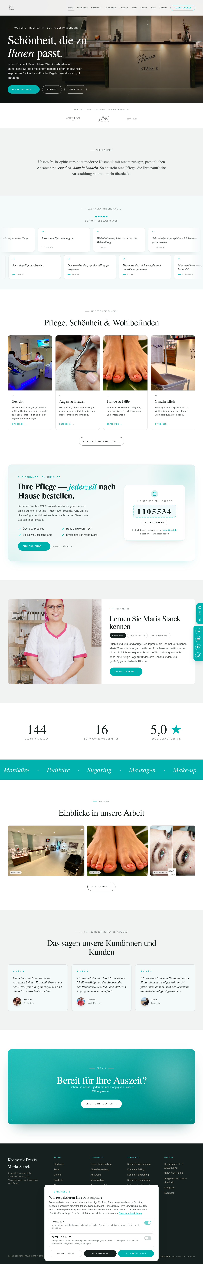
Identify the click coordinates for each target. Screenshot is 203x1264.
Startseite (59, 1164)
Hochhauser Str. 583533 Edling (173, 1166)
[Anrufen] (198, 631)
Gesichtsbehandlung (101, 1164)
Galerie (144, 8)
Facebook (169, 1193)
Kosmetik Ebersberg (138, 1174)
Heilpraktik (96, 8)
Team (134, 8)
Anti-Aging (96, 1174)
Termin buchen (183, 8)
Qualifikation (137, 635)
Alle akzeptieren (136, 1253)
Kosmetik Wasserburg (139, 1164)
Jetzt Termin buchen (101, 1104)
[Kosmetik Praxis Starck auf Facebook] (198, 647)
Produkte (124, 8)
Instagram (169, 1187)
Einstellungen (65, 1253)
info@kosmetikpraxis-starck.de (175, 1180)
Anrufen (52, 89)
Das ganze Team (126, 672)
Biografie (117, 635)
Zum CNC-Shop (34, 546)
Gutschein (75, 89)
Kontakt (163, 8)
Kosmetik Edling (135, 1169)
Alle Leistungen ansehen (101, 441)
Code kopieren (154, 522)
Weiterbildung (160, 635)
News (153, 8)
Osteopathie (110, 8)
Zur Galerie (101, 887)
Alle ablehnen (100, 1253)
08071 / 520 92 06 (173, 1173)
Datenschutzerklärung (130, 1213)
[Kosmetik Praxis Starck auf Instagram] (198, 655)
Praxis (71, 8)
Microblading (97, 1180)
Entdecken (19, 424)
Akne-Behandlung (100, 1169)
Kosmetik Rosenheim (138, 1180)
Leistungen (82, 8)
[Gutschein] (198, 639)
